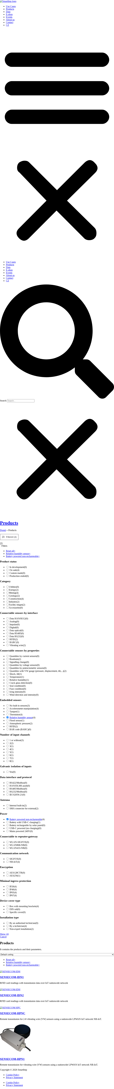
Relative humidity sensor (21, 717)
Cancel (3, 936)
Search (3, 400)
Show (4, 934)
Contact (9, 22)
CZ (7, 25)
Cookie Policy (12, 1075)
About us (10, 19)
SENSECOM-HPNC (12, 1013)
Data (8, 11)
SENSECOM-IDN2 (12, 995)
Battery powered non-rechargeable (26, 819)
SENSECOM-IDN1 (12, 977)
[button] (57, 143)
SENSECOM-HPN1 (12, 1059)
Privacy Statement (14, 1077)
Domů (3, 530)
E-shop (9, 14)
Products (10, 9)
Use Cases (11, 6)
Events (9, 17)
